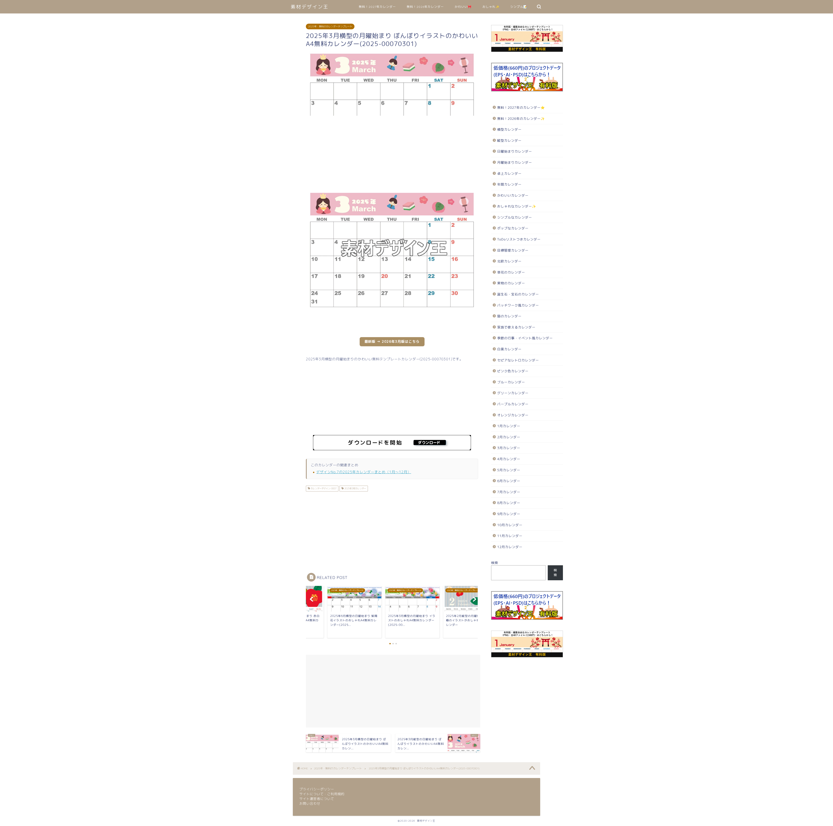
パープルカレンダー (512, 404)
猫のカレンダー (509, 316)
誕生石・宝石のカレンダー (518, 294)
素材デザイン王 (310, 7)
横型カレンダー (509, 129)
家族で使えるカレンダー (516, 327)
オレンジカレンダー (512, 415)
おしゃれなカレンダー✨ (516, 206)
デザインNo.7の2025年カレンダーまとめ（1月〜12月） (363, 472)
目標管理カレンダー (512, 250)
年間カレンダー (509, 184)
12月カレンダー (509, 547)
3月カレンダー (508, 448)
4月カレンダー (508, 459)
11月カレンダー (509, 536)
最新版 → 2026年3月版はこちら (392, 341)
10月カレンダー (509, 525)
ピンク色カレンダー (512, 371)
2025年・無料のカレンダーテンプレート (330, 26)
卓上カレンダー (509, 173)
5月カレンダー (508, 470)
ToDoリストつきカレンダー (519, 239)
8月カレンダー (508, 503)
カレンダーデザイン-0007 (323, 488)
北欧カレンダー (509, 261)
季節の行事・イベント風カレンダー (525, 338)
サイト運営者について (316, 798)
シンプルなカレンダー (514, 217)
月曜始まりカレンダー (514, 162)
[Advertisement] (284, 154)
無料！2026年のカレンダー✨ (521, 118)
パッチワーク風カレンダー (518, 305)
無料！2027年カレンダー (377, 7)
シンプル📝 (518, 7)
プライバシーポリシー (316, 789)
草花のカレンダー (511, 272)
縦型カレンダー (509, 140)
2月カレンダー (508, 437)
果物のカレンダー (511, 283)
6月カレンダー (508, 481)
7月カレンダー (508, 492)
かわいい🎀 (463, 7)
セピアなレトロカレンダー (518, 360)
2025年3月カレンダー (355, 488)
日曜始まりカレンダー (514, 151)
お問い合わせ (309, 803)
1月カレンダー (508, 426)
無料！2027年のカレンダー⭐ (521, 107)
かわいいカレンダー (512, 195)
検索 (494, 563)
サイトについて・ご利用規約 (321, 794)
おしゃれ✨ (490, 7)
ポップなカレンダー (512, 228)
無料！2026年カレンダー (425, 7)
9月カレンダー (508, 514)
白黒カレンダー (509, 349)
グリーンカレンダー (512, 393)
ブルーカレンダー (511, 382)
